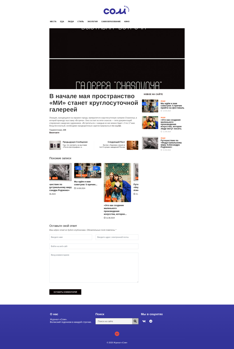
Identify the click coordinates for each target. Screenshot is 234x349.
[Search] (135, 321)
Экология (93, 21)
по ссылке (116, 126)
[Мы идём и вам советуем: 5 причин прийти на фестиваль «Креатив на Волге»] (150, 105)
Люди (71, 21)
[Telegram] (151, 321)
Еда (62, 21)
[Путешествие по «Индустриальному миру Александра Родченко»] (150, 143)
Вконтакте (54, 133)
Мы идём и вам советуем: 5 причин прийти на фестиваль (172, 105)
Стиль (80, 21)
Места (53, 21)
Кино (127, 21)
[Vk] (144, 321)
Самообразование (111, 21)
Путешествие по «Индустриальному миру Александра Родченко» (58, 187)
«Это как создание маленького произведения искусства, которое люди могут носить (171, 124)
